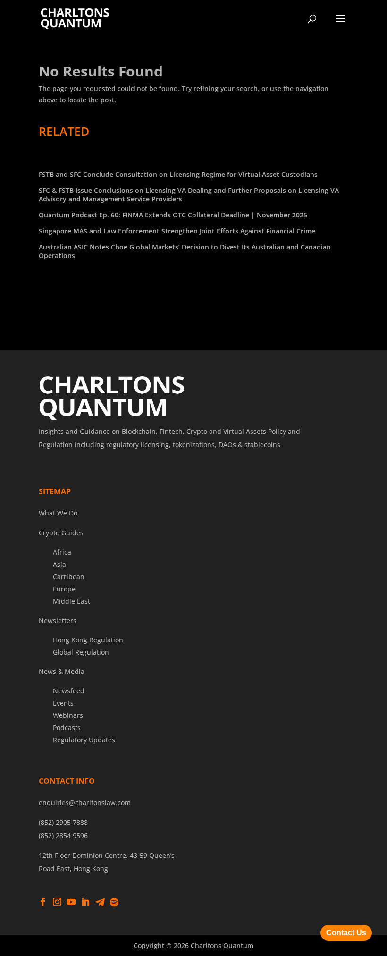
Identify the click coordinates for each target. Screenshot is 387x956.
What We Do (58, 512)
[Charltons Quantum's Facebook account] (43, 902)
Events (63, 702)
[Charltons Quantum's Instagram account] (57, 902)
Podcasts (67, 727)
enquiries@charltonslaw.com (85, 802)
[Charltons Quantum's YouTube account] (71, 902)
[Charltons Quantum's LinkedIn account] (85, 902)
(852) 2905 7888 (63, 822)
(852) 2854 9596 (63, 835)
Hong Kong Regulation (88, 639)
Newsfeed (68, 690)
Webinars (68, 715)
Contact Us (346, 933)
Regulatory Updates (84, 739)
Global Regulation (81, 652)
